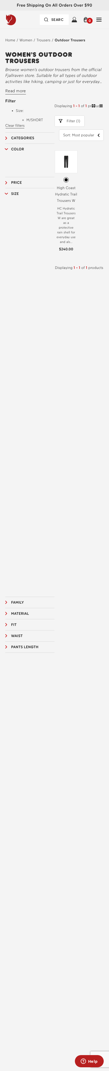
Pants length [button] (25, 647)
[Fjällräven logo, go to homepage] (21, 19)
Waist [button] (17, 636)
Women (26, 40)
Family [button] (17, 602)
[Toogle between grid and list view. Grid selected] (97, 106)
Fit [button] (14, 624)
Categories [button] (22, 138)
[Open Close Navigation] (99, 19)
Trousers (43, 40)
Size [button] (15, 193)
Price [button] (16, 182)
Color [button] (17, 149)
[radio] (66, 179)
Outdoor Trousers (70, 40)
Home (10, 40)
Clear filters (15, 125)
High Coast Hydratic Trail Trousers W (66, 194)
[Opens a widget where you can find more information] (89, 1061)
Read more (15, 90)
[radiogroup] (66, 179)
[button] (86, 19)
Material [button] (20, 613)
